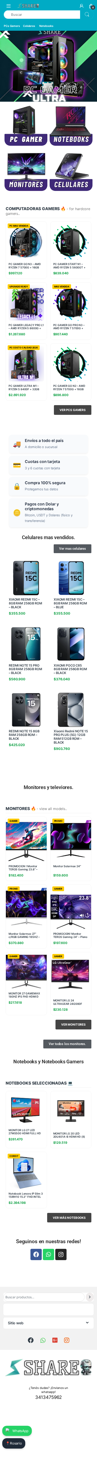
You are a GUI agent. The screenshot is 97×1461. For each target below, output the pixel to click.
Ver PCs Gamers (73, 410)
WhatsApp (20, 1431)
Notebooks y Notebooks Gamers (48, 1061)
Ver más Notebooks (69, 1217)
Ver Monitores (73, 1024)
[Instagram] (61, 1254)
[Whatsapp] (48, 1254)
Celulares (29, 26)
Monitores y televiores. (48, 787)
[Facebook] (36, 1254)
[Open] (8, 6)
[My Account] (81, 6)
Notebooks (46, 26)
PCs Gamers (12, 26)
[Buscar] (90, 1297)
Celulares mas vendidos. (48, 537)
